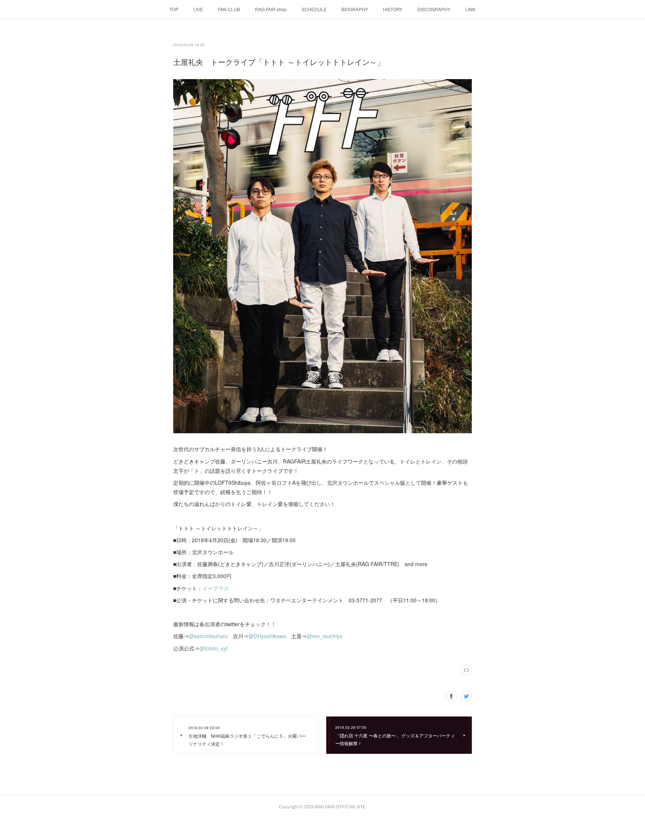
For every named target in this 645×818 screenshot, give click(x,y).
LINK (470, 9)
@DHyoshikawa (267, 636)
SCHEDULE (314, 9)
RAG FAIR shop (271, 9)
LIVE (198, 9)
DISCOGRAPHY (434, 9)
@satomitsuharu (208, 636)
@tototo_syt (213, 648)
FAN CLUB (229, 9)
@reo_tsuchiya (324, 636)
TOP (173, 9)
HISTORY (392, 9)
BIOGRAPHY (355, 9)
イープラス (215, 588)
